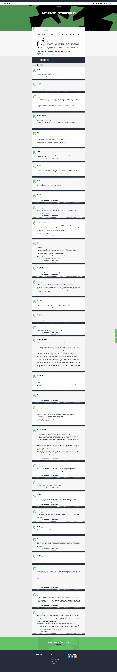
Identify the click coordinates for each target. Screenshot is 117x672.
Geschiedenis (53, 655)
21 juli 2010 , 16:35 (40, 376)
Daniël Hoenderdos (42, 115)
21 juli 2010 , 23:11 (40, 483)
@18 (37, 410)
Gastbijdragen (53, 665)
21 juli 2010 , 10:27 (40, 97)
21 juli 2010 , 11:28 (40, 166)
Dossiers (97, 3)
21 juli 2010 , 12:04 (40, 182)
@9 (37, 210)
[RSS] (75, 656)
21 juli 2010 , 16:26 (40, 328)
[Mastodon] (69, 656)
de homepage (47, 36)
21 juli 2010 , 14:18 (40, 243)
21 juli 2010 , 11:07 (40, 152)
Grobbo (39, 28)
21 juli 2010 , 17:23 (40, 430)
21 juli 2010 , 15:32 (40, 301)
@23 (37, 485)
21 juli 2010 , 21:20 (40, 466)
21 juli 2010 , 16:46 (40, 395)
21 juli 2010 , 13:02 (40, 223)
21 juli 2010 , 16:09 (40, 315)
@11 (37, 270)
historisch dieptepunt (63, 472)
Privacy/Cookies (104, 0)
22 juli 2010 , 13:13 (40, 569)
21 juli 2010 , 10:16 (40, 84)
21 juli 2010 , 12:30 (40, 208)
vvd (62, 54)
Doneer (90, 0)
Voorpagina (59, 6)
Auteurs (108, 0)
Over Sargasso (113, 0)
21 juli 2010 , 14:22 (40, 268)
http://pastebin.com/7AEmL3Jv (42, 379)
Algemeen (45, 29)
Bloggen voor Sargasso (55, 659)
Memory (104, 3)
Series (101, 3)
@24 (37, 497)
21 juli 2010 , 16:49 (40, 408)
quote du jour (59, 54)
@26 (37, 529)
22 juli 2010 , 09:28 (40, 540)
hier (42, 436)
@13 (37, 342)
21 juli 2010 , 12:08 (40, 195)
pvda (55, 54)
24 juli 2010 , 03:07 (40, 595)
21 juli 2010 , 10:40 (40, 134)
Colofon (52, 657)
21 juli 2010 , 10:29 (40, 117)
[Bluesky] (72, 656)
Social (107, 3)
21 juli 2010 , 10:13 (40, 70)
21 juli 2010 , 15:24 (40, 282)
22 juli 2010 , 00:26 (40, 495)
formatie (45, 54)
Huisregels (53, 663)
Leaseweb (93, 0)
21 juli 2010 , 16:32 (40, 340)
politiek (53, 54)
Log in (113, 3)
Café (110, 3)
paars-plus (49, 54)
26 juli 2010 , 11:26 (40, 613)
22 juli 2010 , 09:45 (40, 556)
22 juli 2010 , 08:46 (40, 527)
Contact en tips (98, 0)
